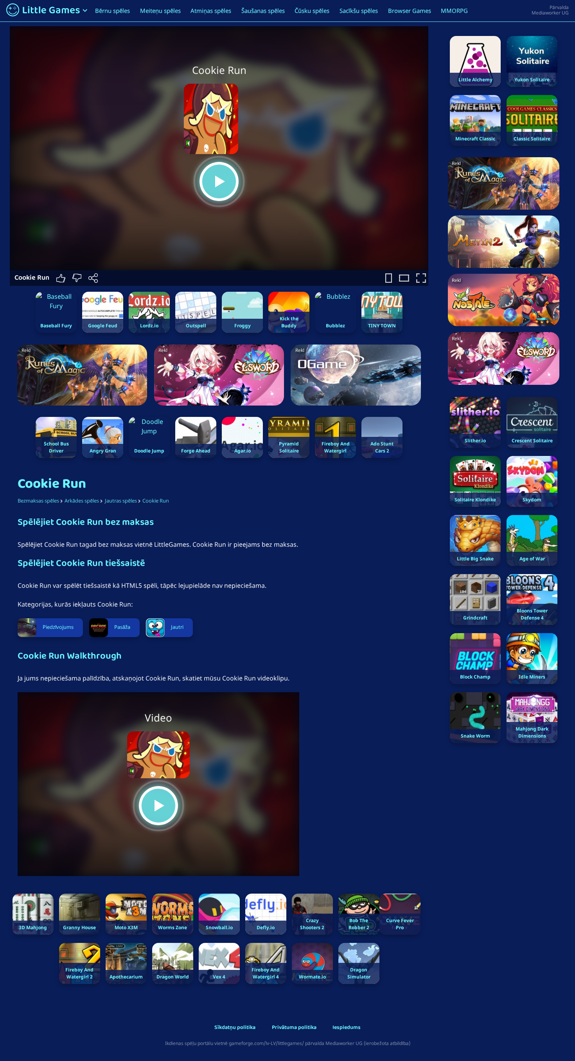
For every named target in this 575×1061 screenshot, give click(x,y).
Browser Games (409, 10)
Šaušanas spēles (263, 10)
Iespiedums (346, 1028)
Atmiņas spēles (210, 10)
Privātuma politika (294, 1028)
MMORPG (454, 10)
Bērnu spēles (112, 10)
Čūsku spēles (312, 10)
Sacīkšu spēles (359, 10)
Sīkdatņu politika (234, 1028)
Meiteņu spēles (160, 10)
